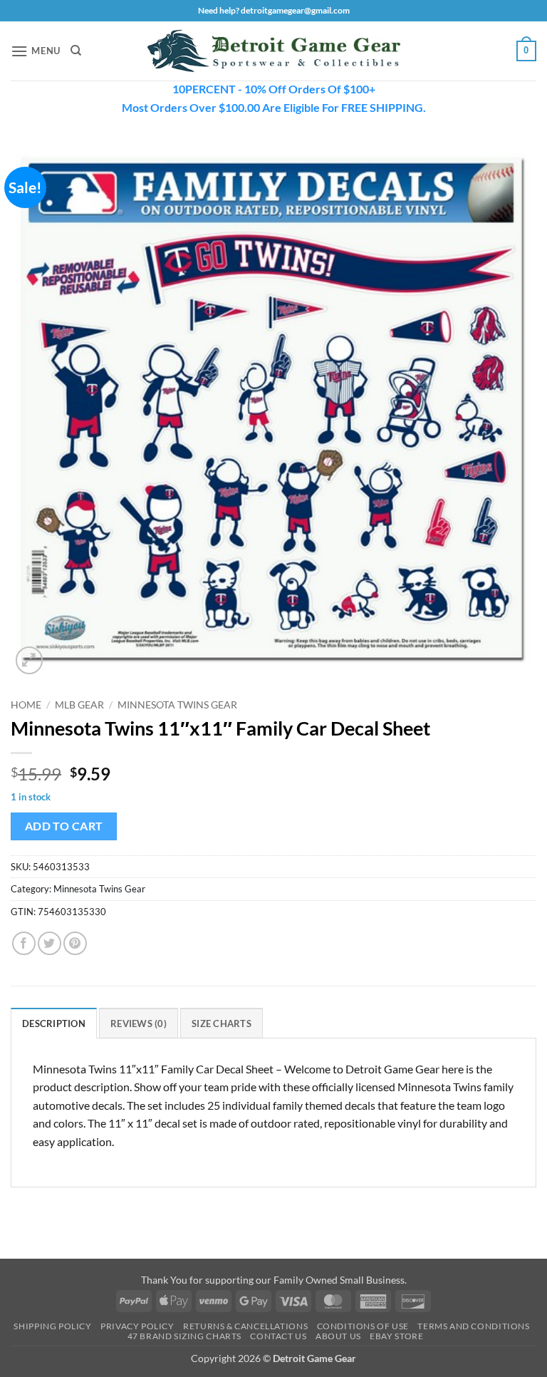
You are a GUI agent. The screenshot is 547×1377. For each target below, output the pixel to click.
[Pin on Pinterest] (75, 943)
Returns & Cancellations (245, 1326)
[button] (36, 50)
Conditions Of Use (363, 1326)
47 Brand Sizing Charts (184, 1336)
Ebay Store (396, 1336)
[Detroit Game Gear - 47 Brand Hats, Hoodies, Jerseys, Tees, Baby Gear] (273, 51)
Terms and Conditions (473, 1326)
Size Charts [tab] (221, 1023)
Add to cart (64, 826)
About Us (338, 1336)
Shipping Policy (52, 1326)
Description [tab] (53, 1023)
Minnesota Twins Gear (177, 705)
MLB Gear (79, 705)
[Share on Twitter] (49, 943)
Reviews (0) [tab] (138, 1023)
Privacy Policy (137, 1326)
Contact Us (278, 1336)
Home (26, 705)
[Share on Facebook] (24, 943)
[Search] (76, 50)
